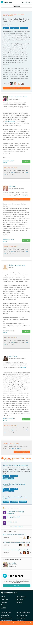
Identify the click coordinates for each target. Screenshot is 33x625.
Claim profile (5, 615)
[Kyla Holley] (15, 83)
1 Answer (13, 566)
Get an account (6, 612)
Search (17, 6)
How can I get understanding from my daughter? (15, 497)
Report (5, 162)
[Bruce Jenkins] (24, 545)
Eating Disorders (14, 28)
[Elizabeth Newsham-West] (19, 83)
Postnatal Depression (8, 478)
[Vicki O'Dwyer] (22, 83)
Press (3, 605)
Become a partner (7, 618)
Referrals (19, 602)
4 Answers (6, 537)
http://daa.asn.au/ (10, 121)
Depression (6, 28)
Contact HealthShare (23, 612)
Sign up (18, 448)
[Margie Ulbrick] (28, 552)
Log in (13, 448)
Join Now (16, 586)
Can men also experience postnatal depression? (14, 485)
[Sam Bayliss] (6, 564)
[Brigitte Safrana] (28, 545)
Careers (3, 608)
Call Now (17, 199)
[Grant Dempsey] (20, 552)
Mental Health (24, 28)
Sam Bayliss (12, 563)
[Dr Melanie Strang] (28, 537)
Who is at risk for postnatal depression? (15, 465)
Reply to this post (8, 161)
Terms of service (21, 615)
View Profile (20, 108)
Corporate (4, 599)
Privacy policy (20, 618)
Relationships (22, 501)
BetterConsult (20, 597)
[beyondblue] (20, 537)
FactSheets (19, 599)
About (3, 597)
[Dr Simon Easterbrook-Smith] (11, 83)
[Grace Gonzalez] (24, 552)
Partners (4, 602)
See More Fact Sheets (16, 527)
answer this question (16, 88)
